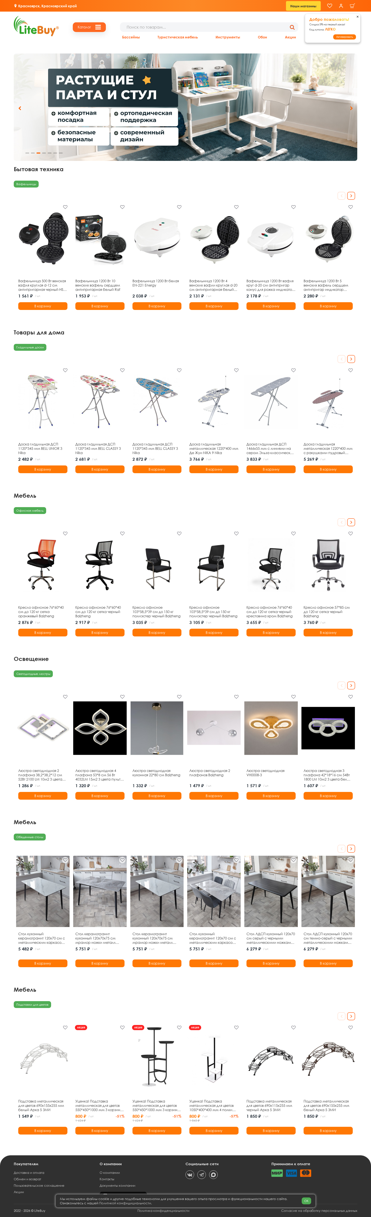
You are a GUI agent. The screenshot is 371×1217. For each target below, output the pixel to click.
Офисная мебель (30, 510)
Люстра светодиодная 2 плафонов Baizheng (209, 773)
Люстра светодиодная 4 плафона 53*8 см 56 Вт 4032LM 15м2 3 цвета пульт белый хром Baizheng (97, 775)
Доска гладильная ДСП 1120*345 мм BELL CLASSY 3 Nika (98, 448)
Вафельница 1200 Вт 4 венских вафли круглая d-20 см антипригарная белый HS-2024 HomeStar (213, 285)
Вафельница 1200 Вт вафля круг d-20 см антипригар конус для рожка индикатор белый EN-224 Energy (270, 285)
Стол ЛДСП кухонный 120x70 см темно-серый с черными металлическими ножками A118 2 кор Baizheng (328, 938)
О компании (110, 1172)
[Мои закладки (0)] (329, 6)
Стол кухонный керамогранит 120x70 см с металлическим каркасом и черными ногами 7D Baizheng (212, 938)
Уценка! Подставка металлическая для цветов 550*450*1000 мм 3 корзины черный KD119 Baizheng (156, 1105)
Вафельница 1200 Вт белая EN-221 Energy (155, 283)
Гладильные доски (30, 347)
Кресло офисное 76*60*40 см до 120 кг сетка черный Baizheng (98, 611)
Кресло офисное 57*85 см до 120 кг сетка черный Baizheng (327, 611)
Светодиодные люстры (33, 674)
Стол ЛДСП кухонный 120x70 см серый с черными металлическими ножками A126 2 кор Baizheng (270, 938)
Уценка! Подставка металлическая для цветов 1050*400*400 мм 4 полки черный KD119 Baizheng (211, 1105)
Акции (290, 37)
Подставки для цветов (32, 1004)
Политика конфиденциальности (163, 1210)
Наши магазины (303, 6)
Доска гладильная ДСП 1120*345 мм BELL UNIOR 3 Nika (40, 448)
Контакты (107, 1179)
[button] (351, 108)
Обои (262, 37)
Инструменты (228, 37)
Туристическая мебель (178, 37)
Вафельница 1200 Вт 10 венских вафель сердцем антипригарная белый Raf (97, 285)
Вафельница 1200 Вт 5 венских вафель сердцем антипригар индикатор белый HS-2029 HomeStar (326, 285)
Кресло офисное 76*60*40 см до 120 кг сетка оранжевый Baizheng (41, 611)
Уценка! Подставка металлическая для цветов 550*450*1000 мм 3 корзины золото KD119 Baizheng (99, 1105)
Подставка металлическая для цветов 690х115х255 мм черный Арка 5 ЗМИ (269, 1105)
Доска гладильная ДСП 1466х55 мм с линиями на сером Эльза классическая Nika (270, 448)
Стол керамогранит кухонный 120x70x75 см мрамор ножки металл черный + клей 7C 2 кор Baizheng (152, 938)
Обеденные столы (29, 837)
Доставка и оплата (29, 1172)
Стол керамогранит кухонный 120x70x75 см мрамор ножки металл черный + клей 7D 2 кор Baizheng (95, 938)
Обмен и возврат (27, 1179)
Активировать (344, 36)
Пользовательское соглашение (39, 1185)
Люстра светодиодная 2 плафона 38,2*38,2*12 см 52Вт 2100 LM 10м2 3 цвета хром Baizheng (40, 775)
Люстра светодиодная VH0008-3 (265, 773)
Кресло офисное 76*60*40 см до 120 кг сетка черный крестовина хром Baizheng (269, 611)
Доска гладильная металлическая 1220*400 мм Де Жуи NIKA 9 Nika (213, 448)
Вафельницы (26, 184)
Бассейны (131, 37)
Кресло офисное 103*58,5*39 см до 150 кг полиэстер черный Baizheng (156, 611)
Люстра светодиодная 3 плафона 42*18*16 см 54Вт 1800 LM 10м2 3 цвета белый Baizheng (327, 775)
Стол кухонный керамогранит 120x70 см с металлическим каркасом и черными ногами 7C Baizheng (41, 938)
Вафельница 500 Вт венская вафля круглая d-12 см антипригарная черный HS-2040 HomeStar (42, 285)
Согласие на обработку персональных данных (319, 1210)
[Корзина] (352, 6)
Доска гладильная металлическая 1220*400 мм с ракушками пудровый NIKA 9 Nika (328, 448)
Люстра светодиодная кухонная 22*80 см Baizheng (156, 773)
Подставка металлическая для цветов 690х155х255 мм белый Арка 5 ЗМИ (41, 1105)
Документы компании (117, 1185)
